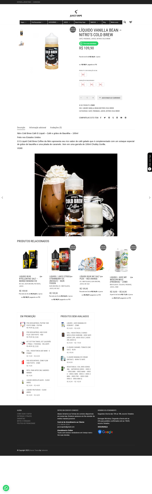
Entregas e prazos (24, 416)
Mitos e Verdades (23, 421)
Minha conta (114, 22)
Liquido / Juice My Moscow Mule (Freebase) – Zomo (118, 279)
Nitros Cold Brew (103, 39)
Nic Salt (21, 284)
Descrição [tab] (21, 127)
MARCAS (93, 22)
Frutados (37, 284)
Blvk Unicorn (29, 284)
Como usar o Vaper (24, 414)
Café (81, 39)
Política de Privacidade (26, 423)
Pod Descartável (36, 22)
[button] (6, 488)
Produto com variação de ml (88, 70)
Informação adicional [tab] (37, 127)
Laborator (44, 450)
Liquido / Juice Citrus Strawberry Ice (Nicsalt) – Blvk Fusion (59, 280)
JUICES (66, 22)
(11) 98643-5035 (63, 424)
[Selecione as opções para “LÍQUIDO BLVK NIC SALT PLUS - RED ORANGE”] (102, 276)
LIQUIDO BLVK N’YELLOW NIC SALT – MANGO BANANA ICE (28, 278)
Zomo (116, 287)
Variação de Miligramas (86, 80)
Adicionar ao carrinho (111, 98)
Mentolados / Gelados (117, 284)
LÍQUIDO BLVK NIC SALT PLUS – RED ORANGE (90, 277)
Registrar (27, 2)
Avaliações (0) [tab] (56, 127)
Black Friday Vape (80, 22)
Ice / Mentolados (64, 286)
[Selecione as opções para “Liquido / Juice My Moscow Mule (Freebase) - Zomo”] (132, 277)
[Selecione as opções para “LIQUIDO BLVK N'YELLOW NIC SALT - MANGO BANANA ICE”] (41, 276)
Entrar (19, 2)
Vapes (22, 22)
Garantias (21, 419)
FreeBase (86, 39)
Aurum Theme (34, 450)
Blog (104, 22)
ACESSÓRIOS (52, 22)
